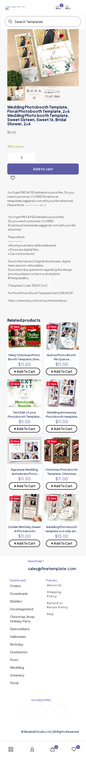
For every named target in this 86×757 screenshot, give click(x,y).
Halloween (18, 636)
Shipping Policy (54, 594)
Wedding (17, 667)
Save (16, 326)
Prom (14, 659)
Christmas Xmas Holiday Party (22, 618)
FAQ (50, 614)
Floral (14, 683)
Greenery (17, 675)
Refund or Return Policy (57, 605)
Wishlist (16, 601)
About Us (54, 585)
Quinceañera (19, 629)
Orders (15, 586)
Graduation (18, 652)
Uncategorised (21, 609)
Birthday (16, 644)
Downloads (19, 593)
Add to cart (43, 169)
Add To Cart (24, 371)
